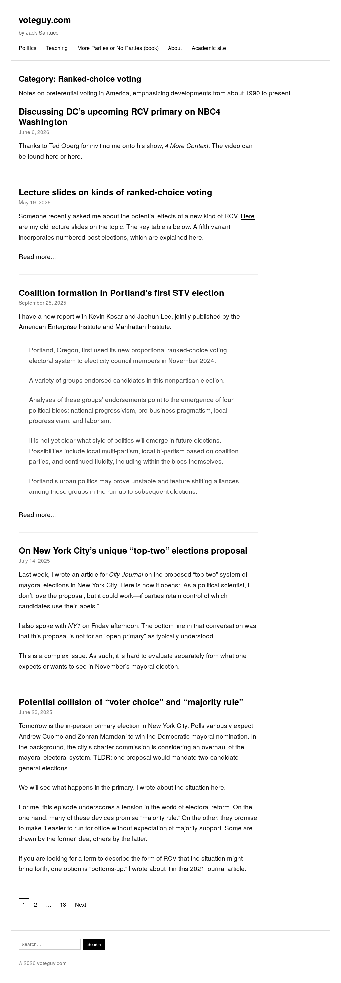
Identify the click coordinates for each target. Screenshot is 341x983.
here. (218, 786)
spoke (44, 625)
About (175, 48)
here (52, 155)
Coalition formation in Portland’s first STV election (121, 292)
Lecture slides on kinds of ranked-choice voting (115, 192)
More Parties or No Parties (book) (118, 48)
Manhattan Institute (142, 326)
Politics (27, 48)
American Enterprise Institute (60, 326)
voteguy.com (45, 19)
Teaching (57, 48)
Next (80, 904)
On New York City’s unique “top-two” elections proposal (133, 550)
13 (63, 904)
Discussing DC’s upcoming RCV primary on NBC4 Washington (119, 116)
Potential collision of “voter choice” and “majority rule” (131, 701)
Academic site (209, 48)
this (183, 868)
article (89, 573)
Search (94, 944)
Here (248, 215)
